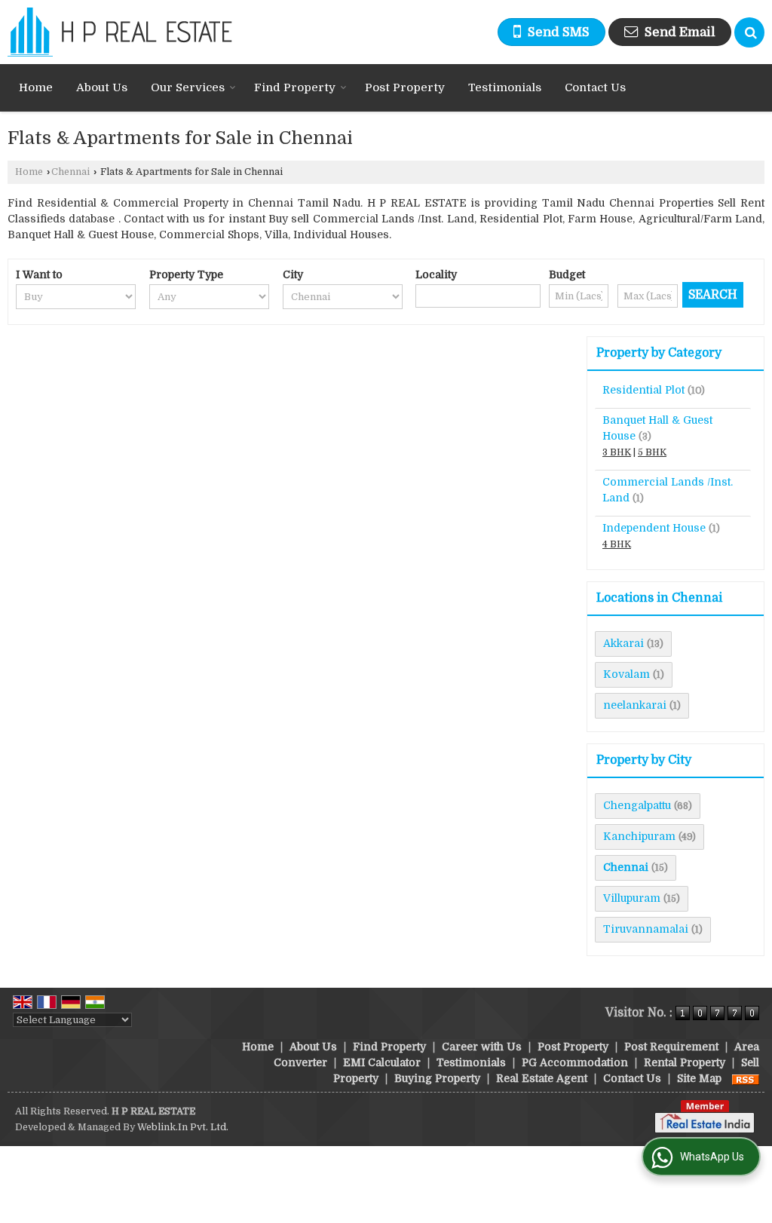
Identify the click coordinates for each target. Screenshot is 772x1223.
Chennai (70, 172)
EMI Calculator (382, 1062)
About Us (101, 87)
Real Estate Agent (541, 1078)
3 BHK (616, 452)
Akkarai (623, 643)
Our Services (188, 87)
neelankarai (634, 705)
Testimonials (504, 87)
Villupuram (631, 898)
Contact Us (595, 87)
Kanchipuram (639, 836)
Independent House (654, 528)
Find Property (294, 87)
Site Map (699, 1078)
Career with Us (482, 1047)
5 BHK (652, 452)
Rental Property (684, 1062)
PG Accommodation (575, 1062)
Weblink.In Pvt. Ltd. (182, 1127)
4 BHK (616, 544)
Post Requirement (671, 1047)
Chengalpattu (637, 805)
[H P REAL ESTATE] (120, 32)
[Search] (749, 32)
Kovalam (626, 674)
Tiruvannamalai (645, 929)
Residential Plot (643, 390)
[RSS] (745, 1078)
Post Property (405, 87)
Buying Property (437, 1078)
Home (36, 87)
